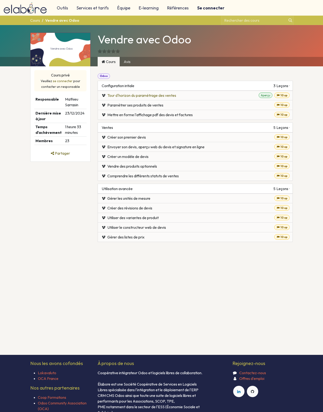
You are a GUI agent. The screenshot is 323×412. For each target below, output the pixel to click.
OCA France (48, 378)
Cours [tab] (110, 61)
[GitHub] (252, 391)
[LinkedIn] (238, 391)
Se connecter (210, 8)
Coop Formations (52, 397)
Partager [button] (62, 153)
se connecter (63, 81)
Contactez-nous (252, 372)
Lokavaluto (47, 372)
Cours (35, 20)
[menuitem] (62, 8)
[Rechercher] (288, 20)
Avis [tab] (127, 61)
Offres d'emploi (251, 378)
